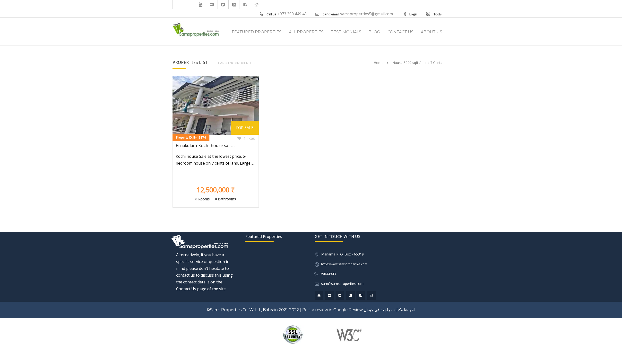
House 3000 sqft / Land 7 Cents (417, 62)
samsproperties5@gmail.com (366, 14)
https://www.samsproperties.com (344, 264)
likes (249, 138)
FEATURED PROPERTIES (257, 32)
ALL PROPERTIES (306, 32)
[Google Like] (211, 4)
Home (378, 62)
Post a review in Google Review (332, 309)
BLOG (374, 32)
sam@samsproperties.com (342, 283)
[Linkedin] (234, 4)
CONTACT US (401, 32)
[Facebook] (245, 4)
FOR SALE (244, 127)
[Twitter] (223, 4)
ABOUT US (431, 32)
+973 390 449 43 (292, 14)
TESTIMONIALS (346, 32)
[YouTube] (200, 4)
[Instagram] (256, 4)
